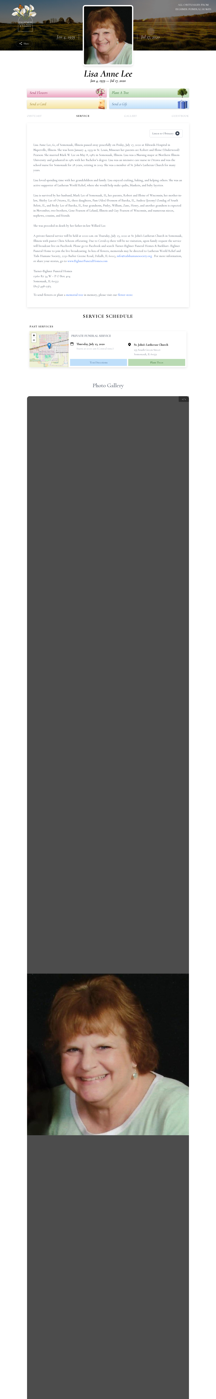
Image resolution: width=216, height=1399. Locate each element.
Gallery (130, 116)
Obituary (34, 116)
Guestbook (180, 116)
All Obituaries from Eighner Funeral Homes (193, 7)
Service (83, 116)
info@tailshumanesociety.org (135, 256)
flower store (125, 295)
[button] (49, 346)
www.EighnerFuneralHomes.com (88, 261)
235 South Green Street (147, 350)
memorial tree (74, 295)
